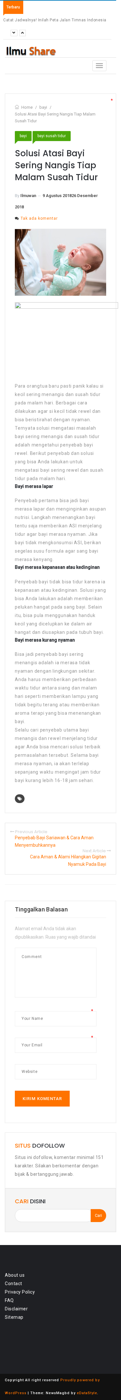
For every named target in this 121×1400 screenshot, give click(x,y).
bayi (23, 136)
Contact (13, 1283)
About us (15, 1275)
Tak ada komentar (39, 218)
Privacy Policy (20, 1292)
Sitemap (14, 1317)
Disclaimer (16, 1308)
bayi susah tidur (51, 136)
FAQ (9, 1300)
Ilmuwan (28, 195)
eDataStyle (87, 1393)
